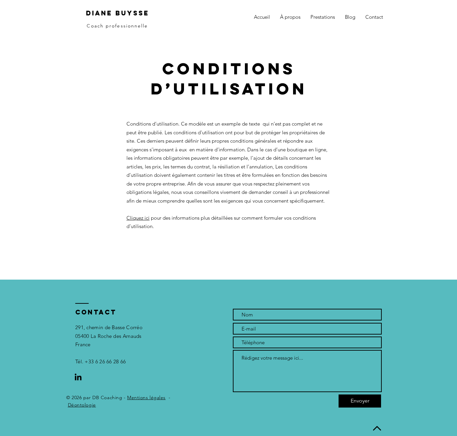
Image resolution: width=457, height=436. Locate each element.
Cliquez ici (138, 218)
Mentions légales (146, 397)
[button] (322, 17)
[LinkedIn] (78, 377)
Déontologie (82, 405)
